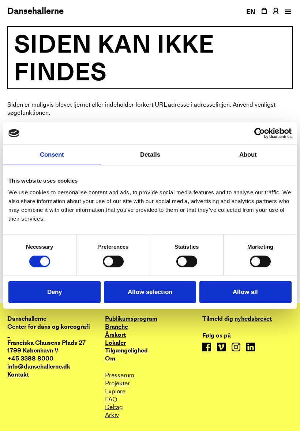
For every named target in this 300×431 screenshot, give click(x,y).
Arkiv (112, 415)
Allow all (245, 292)
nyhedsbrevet (253, 319)
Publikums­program (131, 318)
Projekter (117, 383)
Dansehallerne (35, 11)
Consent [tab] (52, 154)
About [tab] (248, 154)
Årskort (115, 334)
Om (110, 358)
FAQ (111, 399)
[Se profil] (275, 11)
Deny (54, 292)
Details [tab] (150, 154)
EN (251, 11)
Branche (116, 326)
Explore (115, 391)
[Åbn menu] (287, 11)
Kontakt (18, 374)
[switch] (113, 261)
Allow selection (150, 292)
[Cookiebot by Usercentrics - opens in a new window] (260, 133)
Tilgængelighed (126, 350)
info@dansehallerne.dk (38, 366)
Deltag (114, 407)
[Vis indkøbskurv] (264, 11)
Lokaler (115, 342)
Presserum (119, 375)
